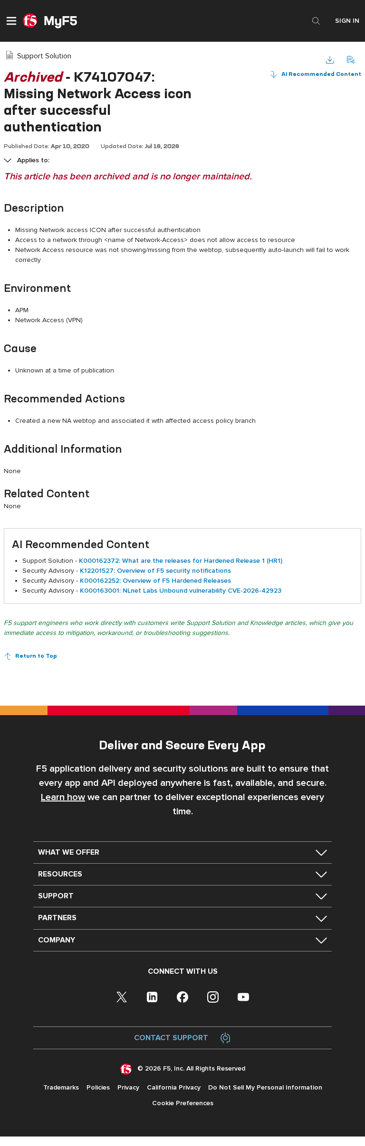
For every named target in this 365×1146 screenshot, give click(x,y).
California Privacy (174, 1087)
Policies (98, 1087)
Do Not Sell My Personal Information (265, 1087)
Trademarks (61, 1087)
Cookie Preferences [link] (182, 1103)
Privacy (128, 1087)
